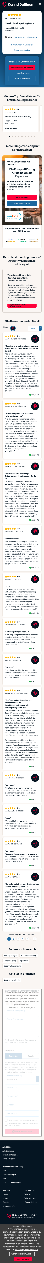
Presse (5, 1194)
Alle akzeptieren (23, 1259)
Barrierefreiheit (8, 1206)
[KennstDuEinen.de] (17, 4)
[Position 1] (9, 136)
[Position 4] (18, 136)
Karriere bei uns (30, 1202)
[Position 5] (22, 136)
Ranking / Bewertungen (11, 1182)
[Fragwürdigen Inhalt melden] (38, 395)
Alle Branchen (8, 1151)
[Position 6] (25, 136)
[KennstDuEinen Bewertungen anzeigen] (13, 328)
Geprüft (33, 395)
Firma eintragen (8, 1159)
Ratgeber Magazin (9, 1155)
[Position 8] (31, 136)
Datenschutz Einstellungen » (22, 1007)
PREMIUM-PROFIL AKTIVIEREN (22, 67)
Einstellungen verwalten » (26, 1249)
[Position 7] (28, 136)
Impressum (28, 1190)
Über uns (6, 1190)
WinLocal (28, 1194)
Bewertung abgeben (22, 50)
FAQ (4, 1178)
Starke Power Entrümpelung (18, 116)
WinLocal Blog (30, 1198)
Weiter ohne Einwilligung (22, 1254)
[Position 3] (15, 136)
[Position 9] (34, 136)
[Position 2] (12, 136)
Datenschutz (7, 1167)
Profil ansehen (16, 128)
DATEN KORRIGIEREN (22, 78)
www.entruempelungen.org (26, 37)
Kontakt (5, 1202)
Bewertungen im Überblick (22, 45)
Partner (5, 1198)
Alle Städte (6, 1147)
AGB (4, 1171)
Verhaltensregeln (9, 1174)
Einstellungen (19, 1167)
